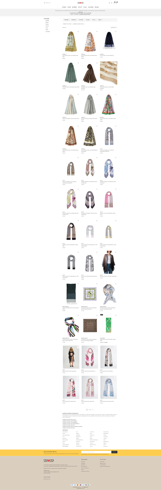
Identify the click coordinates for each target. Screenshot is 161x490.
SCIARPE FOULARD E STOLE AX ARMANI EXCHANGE (72, 426)
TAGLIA (93, 19)
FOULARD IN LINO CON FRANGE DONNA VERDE (71, 87)
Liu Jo (64, 436)
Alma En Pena (78, 446)
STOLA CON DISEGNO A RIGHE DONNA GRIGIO (71, 118)
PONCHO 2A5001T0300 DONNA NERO (69, 371)
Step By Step (75, 415)
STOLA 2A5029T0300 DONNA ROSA (87, 401)
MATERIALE (73, 19)
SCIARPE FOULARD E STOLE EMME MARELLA (71, 423)
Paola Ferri (78, 441)
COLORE (87, 19)
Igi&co (91, 438)
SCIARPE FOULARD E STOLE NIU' (69, 425)
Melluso (105, 443)
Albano (105, 435)
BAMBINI (74, 7)
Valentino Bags (65, 439)
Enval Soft (64, 438)
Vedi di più (80, 11)
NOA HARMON (65, 446)
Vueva (64, 443)
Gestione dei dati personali (105, 466)
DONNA (64, 7)
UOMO (69, 7)
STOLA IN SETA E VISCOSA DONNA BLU (107, 55)
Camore (64, 441)
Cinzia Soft (92, 431)
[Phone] (49, 479)
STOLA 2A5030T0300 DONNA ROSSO (69, 401)
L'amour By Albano (66, 435)
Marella (77, 433)
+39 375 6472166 (47, 473)
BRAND (97, 7)
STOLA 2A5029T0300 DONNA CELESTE (107, 401)
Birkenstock (78, 436)
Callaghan (78, 435)
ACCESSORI (76, 14)
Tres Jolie (91, 443)
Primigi (64, 433)
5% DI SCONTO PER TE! (50, 452)
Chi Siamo (83, 461)
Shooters (77, 444)
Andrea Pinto (92, 441)
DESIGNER (66, 19)
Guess (105, 444)
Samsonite (105, 446)
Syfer (83, 488)
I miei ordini (102, 461)
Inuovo (91, 446)
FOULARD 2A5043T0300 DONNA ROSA (88, 371)
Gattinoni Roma (93, 444)
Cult (77, 431)
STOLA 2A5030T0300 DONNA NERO (106, 371)
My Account (103, 459)
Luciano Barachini (66, 444)
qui (108, 454)
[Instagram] (46, 479)
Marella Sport (106, 441)
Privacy (82, 469)
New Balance (106, 433)
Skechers (77, 443)
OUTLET (80, 7)
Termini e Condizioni (85, 468)
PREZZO (99, 19)
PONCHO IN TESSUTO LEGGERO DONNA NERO (108, 276)
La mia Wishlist (103, 464)
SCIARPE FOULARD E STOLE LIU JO (69, 419)
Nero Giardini (106, 431)
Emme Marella (65, 431)
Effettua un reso (103, 463)
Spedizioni (83, 464)
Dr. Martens (92, 435)
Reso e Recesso (84, 466)
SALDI (85, 7)
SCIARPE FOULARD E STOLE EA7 (69, 427)
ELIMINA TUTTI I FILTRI (67, 23)
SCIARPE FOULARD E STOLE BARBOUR (70, 422)
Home (72, 14)
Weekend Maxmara (79, 439)
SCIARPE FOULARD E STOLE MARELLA (70, 420)
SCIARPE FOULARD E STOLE (84, 14)
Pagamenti (83, 463)
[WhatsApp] (48, 479)
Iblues (91, 436)
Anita (91, 433)
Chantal (105, 438)
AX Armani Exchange (94, 439)
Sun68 (77, 438)
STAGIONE (81, 19)
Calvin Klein (106, 436)
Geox (104, 439)
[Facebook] (44, 479)
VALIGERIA (91, 7)
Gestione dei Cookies (85, 471)
